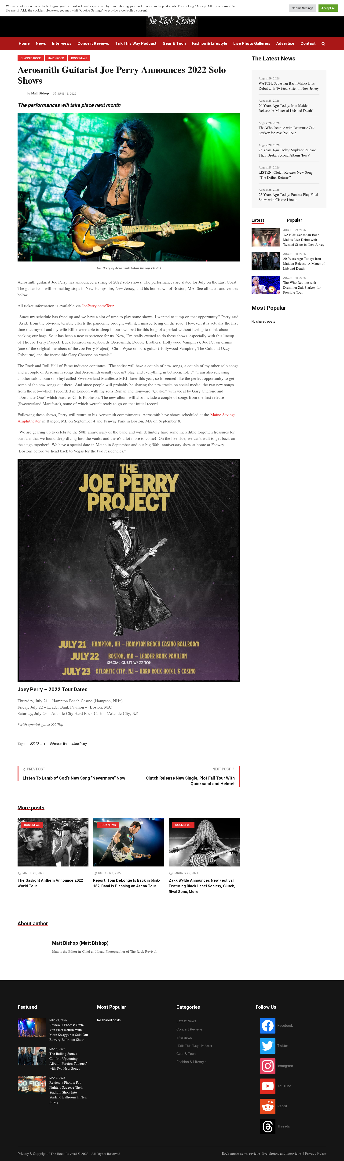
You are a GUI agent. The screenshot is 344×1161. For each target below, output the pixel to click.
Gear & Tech (186, 1053)
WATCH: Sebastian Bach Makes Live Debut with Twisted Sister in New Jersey (289, 86)
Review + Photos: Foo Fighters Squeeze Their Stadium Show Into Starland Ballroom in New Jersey (68, 1092)
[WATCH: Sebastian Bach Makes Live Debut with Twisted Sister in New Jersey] (266, 237)
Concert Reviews (189, 1029)
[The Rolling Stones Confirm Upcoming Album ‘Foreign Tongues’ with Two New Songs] (32, 1055)
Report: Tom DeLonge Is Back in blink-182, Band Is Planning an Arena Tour (126, 883)
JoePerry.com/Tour (97, 305)
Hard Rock (56, 58)
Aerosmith (59, 743)
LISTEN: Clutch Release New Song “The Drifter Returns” (286, 175)
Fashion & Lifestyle (191, 1061)
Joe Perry (80, 743)
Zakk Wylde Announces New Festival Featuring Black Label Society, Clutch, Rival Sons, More (202, 886)
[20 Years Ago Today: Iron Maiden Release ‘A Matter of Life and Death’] (266, 261)
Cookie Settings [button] (302, 8)
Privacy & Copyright (33, 1153)
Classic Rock (31, 58)
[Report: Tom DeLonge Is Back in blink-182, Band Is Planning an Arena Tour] (128, 842)
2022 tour (38, 743)
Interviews (184, 1037)
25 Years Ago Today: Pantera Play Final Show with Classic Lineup (288, 197)
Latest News (186, 1021)
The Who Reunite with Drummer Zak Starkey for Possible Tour (287, 130)
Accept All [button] (328, 8)
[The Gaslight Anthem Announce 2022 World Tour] (53, 842)
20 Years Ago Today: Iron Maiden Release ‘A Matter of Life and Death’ (286, 108)
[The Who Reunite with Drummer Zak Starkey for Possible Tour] (266, 284)
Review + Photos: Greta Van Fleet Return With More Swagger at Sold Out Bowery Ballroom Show (68, 1032)
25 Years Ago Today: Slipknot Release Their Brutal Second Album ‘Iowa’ (287, 152)
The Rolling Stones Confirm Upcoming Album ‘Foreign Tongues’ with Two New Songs (68, 1061)
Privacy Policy (315, 1153)
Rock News (79, 58)
